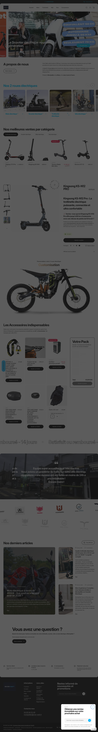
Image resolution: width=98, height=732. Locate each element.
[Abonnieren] (89, 720)
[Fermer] (92, 707)
